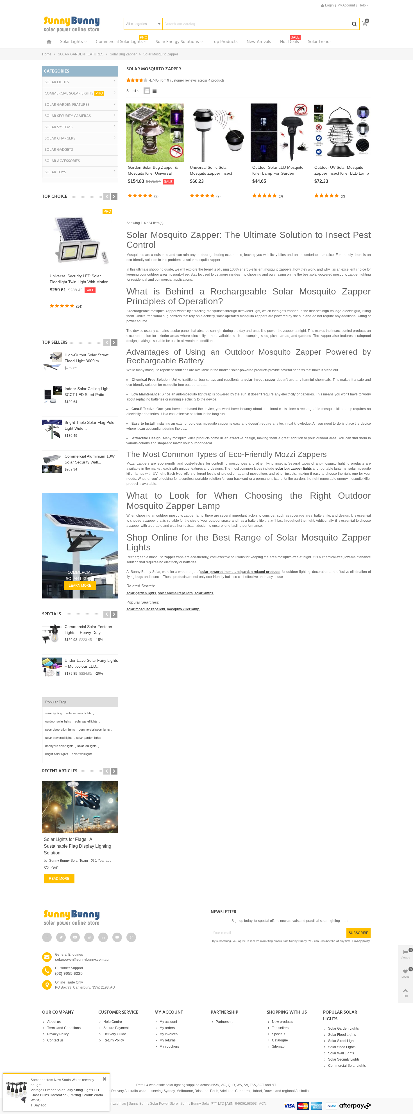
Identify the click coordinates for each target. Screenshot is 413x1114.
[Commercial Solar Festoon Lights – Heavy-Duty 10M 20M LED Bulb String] (52, 633)
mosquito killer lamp (183, 609)
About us (54, 1022)
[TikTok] (117, 937)
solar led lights (87, 746)
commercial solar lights (94, 729)
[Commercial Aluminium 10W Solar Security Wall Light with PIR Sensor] (52, 463)
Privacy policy (361, 940)
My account (168, 1022)
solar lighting (53, 713)
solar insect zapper (260, 380)
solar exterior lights (79, 713)
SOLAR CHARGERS (60, 138)
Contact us (55, 1040)
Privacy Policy (58, 1034)
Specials (51, 614)
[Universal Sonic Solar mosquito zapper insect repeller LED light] (217, 132)
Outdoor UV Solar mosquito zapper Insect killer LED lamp (341, 170)
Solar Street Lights (342, 1041)
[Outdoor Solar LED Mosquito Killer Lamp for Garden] (280, 132)
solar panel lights (86, 721)
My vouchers (169, 1046)
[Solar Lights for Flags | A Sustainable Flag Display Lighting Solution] (80, 807)
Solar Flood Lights (342, 1035)
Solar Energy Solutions (177, 42)
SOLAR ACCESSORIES (62, 161)
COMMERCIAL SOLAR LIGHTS (74, 93)
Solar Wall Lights (341, 1053)
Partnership (224, 1022)
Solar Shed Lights (341, 1047)
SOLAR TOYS (55, 172)
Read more (59, 879)
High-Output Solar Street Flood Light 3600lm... (86, 358)
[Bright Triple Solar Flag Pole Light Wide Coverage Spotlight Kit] (52, 429)
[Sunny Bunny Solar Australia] (71, 24)
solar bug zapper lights (293, 469)
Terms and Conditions (64, 1028)
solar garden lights (88, 737)
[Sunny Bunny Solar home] (122, 917)
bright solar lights (56, 754)
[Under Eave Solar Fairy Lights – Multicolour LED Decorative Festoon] (52, 667)
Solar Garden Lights (343, 1028)
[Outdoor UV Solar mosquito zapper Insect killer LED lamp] (342, 132)
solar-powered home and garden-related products (240, 572)
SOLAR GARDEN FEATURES (67, 105)
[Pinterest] (131, 937)
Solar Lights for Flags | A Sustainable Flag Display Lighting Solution (77, 846)
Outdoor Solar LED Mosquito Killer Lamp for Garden (277, 170)
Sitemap (278, 1046)
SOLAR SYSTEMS (58, 127)
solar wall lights (82, 754)
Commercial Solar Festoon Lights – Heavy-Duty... (88, 629)
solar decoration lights (60, 729)
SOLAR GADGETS (59, 150)
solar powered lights (58, 737)
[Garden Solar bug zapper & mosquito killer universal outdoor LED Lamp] (155, 132)
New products (282, 1022)
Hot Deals (289, 41)
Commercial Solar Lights (121, 41)
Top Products (225, 42)
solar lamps (203, 593)
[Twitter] (61, 937)
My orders (167, 1028)
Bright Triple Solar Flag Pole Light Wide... (89, 425)
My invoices (169, 1034)
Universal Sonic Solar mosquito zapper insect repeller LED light (211, 173)
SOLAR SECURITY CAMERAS (68, 116)
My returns (168, 1040)
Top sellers (54, 342)
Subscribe (358, 933)
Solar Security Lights (344, 1059)
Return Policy (113, 1040)
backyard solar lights (59, 746)
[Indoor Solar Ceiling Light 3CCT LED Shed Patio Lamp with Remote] (52, 396)
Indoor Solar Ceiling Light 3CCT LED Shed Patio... (87, 391)
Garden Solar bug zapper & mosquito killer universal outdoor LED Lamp (153, 173)
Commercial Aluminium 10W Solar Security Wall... (90, 459)
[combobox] (143, 24)
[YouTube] (75, 937)
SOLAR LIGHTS (57, 82)
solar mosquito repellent (145, 609)
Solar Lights (71, 42)
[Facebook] (47, 937)
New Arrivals (259, 42)
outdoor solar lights (58, 721)
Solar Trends (320, 42)
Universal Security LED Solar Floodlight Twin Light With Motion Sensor (79, 282)
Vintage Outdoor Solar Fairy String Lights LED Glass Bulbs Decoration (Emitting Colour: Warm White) (67, 1095)
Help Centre (112, 1022)
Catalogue (280, 1040)
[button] (364, 5)
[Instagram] (89, 937)
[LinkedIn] (103, 937)
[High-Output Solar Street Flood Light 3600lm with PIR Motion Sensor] (52, 362)
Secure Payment (116, 1028)
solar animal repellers (175, 593)
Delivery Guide (114, 1034)
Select (131, 91)
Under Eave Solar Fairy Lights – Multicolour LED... (91, 663)
